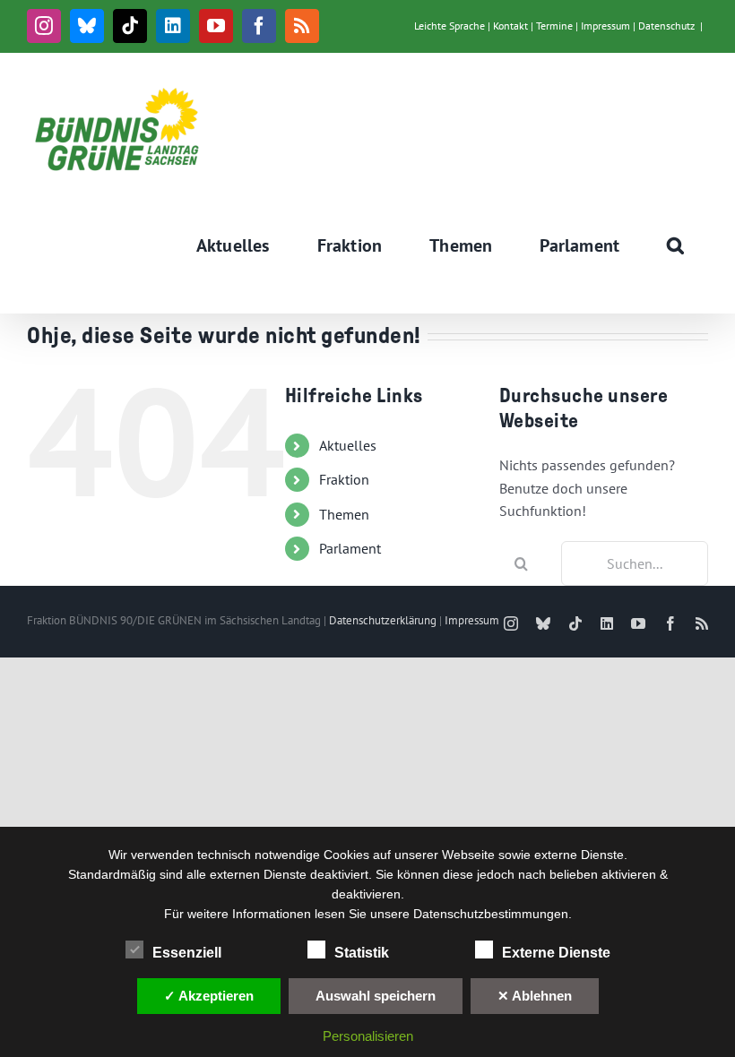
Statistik (361, 952)
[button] (676, 245)
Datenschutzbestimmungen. (492, 914)
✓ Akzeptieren (209, 995)
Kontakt (510, 25)
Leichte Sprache (449, 25)
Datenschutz (666, 25)
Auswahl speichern (376, 995)
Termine (554, 25)
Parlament (350, 548)
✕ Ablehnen (534, 995)
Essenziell (186, 952)
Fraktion (344, 479)
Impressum (605, 25)
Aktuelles (347, 445)
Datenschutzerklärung (383, 620)
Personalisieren (368, 1036)
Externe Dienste (556, 952)
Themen (344, 514)
